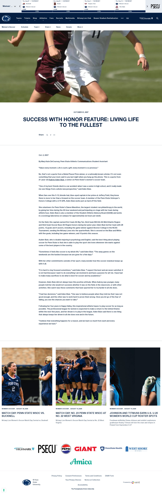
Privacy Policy (57, 476)
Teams (18, 18)
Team (36, 27)
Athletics (43, 18)
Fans (51, 18)
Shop (35, 18)
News (58, 27)
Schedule (24, 27)
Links (37, 11)
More (79, 27)
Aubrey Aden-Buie (56, 180)
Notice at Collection (92, 480)
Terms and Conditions (93, 476)
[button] (20, 6)
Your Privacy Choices (73, 480)
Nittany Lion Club (84, 18)
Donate (69, 27)
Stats (47, 27)
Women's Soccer (8, 408)
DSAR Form (109, 476)
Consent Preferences (73, 476)
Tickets (27, 18)
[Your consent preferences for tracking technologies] (4, 490)
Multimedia (70, 18)
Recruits (59, 18)
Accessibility (83, 485)
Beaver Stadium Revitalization (106, 18)
